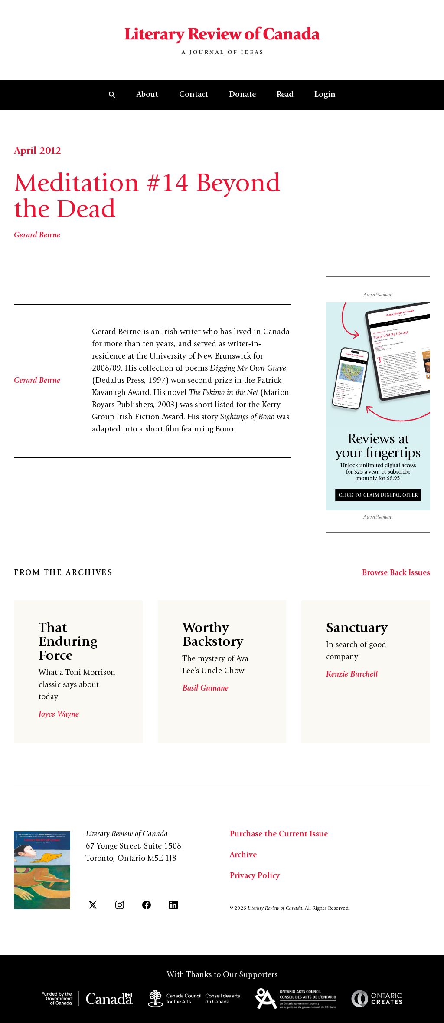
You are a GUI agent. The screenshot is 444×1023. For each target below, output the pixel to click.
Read (285, 95)
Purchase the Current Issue (279, 835)
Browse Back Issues (396, 573)
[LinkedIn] (173, 905)
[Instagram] (120, 905)
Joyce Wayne (59, 715)
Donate (242, 95)
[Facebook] (146, 905)
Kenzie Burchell (352, 675)
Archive (243, 855)
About (147, 95)
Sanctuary (356, 629)
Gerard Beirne (37, 236)
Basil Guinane (206, 689)
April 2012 (37, 151)
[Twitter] (93, 905)
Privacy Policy (255, 876)
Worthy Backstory (213, 636)
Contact (193, 95)
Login (325, 95)
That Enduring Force (68, 643)
